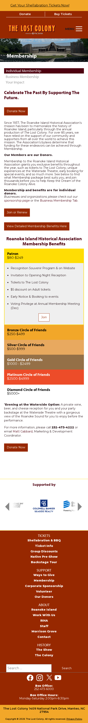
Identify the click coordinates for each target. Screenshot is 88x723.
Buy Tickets (63, 14)
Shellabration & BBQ (44, 540)
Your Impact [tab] (15, 82)
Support (44, 570)
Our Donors (44, 597)
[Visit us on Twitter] (49, 678)
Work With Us (44, 615)
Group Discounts (44, 551)
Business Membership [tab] (22, 76)
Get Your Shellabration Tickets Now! (39, 5)
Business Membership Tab (59, 200)
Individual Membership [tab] (23, 70)
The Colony (44, 655)
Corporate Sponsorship (44, 586)
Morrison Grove (44, 631)
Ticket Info (44, 546)
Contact (44, 637)
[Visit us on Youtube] (58, 678)
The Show (44, 650)
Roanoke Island (44, 609)
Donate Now (16, 111)
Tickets (44, 535)
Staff (44, 626)
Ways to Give (44, 575)
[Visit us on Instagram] (39, 678)
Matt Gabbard (23, 431)
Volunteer (44, 591)
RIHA (44, 620)
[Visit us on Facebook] (30, 678)
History (44, 645)
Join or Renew (17, 212)
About (44, 605)
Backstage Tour (44, 562)
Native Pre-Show (44, 556)
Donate (25, 14)
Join (44, 317)
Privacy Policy (74, 719)
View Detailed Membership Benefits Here (37, 226)
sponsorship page (17, 200)
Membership (44, 580)
